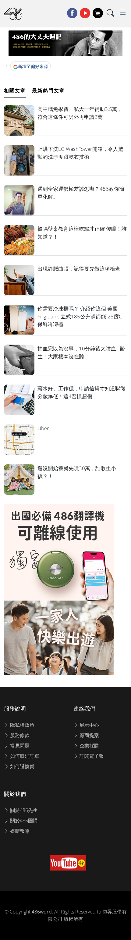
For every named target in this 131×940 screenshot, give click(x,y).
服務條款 (19, 735)
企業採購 (88, 745)
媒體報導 (19, 831)
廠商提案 (88, 735)
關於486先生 (23, 810)
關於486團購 (23, 820)
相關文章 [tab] (15, 90)
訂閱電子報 (91, 756)
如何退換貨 (21, 766)
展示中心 (88, 725)
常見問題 (19, 745)
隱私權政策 (21, 725)
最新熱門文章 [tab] (48, 90)
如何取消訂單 (24, 756)
